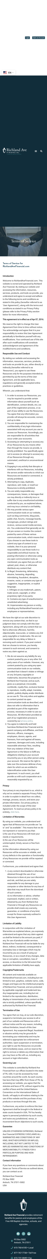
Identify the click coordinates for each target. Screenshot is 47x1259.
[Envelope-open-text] (29, 1234)
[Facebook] (18, 1234)
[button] (36, 151)
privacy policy (27, 721)
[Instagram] (23, 1234)
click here (14, 812)
